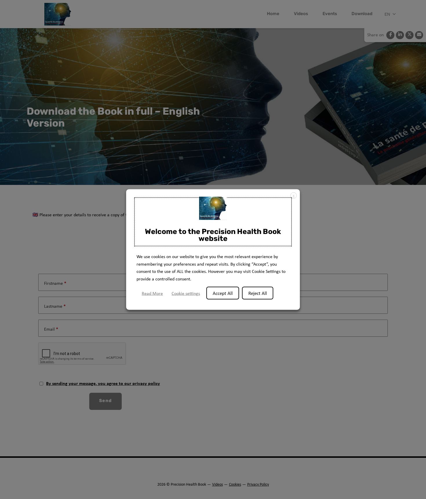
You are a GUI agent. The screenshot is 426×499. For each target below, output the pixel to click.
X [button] (293, 195)
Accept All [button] (223, 293)
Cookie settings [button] (186, 293)
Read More (152, 293)
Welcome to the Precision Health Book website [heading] (213, 235)
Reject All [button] (257, 293)
